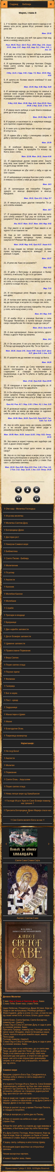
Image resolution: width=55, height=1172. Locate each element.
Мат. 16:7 (47, 210)
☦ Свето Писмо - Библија (16, 558)
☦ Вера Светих (11, 658)
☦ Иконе (8, 721)
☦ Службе (9, 608)
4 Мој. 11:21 (11, 73)
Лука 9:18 (47, 328)
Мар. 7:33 (47, 288)
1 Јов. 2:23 (35, 470)
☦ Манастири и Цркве (14, 714)
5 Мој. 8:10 (12, 103)
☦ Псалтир (9, 572)
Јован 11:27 (41, 351)
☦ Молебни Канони (13, 594)
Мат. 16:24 (23, 418)
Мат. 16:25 (19, 435)
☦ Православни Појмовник (17, 650)
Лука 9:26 (19, 467)
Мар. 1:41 (41, 45)
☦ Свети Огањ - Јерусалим (17, 779)
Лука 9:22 (37, 381)
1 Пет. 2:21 (44, 47)
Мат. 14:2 (47, 339)
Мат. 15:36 (22, 103)
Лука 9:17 (37, 245)
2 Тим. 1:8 (46, 467)
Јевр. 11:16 (25, 470)
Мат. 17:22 (27, 381)
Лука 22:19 (41, 103)
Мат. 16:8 (38, 224)
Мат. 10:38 (12, 418)
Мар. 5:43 (47, 314)
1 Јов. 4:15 (46, 353)
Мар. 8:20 (47, 87)
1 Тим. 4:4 (47, 106)
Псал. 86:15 (10, 45)
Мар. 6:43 (28, 245)
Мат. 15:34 (28, 87)
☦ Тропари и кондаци (14, 615)
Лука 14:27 (42, 418)
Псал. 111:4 (21, 45)
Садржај (14, 4)
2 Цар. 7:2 (32, 73)
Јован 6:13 (46, 245)
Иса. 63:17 (18, 224)
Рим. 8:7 (17, 404)
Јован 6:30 (46, 156)
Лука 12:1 (38, 198)
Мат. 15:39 (46, 143)
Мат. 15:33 (41, 73)
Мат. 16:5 (47, 184)
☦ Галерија (9, 686)
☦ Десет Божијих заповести (17, 636)
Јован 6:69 (30, 351)
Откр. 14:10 (46, 470)
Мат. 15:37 (46, 258)
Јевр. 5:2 (35, 47)
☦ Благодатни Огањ (13, 728)
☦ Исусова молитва (13, 516)
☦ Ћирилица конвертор (15, 736)
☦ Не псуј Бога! (11, 751)
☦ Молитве (9, 765)
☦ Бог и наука (10, 693)
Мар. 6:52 (47, 224)
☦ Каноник (9, 587)
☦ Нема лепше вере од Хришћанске (22, 793)
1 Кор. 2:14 (27, 404)
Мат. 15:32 (46, 33)
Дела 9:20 (37, 353)
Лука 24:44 (46, 381)
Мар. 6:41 (32, 103)
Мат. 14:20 (18, 245)
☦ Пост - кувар (11, 700)
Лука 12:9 (28, 467)
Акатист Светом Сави (27, 918)
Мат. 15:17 (28, 224)
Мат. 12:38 (26, 156)
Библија (26, 4)
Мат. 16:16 (10, 351)
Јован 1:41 (20, 351)
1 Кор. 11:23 (37, 106)
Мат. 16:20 (46, 362)
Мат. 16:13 (37, 328)
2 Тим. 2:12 (15, 470)
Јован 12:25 (30, 435)
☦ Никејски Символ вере (16, 544)
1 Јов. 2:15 (46, 404)
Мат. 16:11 (36, 156)
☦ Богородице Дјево (14, 530)
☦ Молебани (10, 601)
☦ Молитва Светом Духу (16, 523)
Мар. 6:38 (38, 87)
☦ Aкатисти (9, 758)
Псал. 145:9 (31, 45)
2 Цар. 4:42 (22, 73)
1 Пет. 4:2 (37, 404)
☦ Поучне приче (12, 672)
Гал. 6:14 (47, 421)
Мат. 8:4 (38, 314)
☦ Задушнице (10, 707)
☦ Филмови (9, 679)
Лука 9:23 (33, 418)
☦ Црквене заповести (14, 643)
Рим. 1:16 (37, 467)
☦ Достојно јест (11, 537)
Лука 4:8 (9, 404)
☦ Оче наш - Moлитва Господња (19, 509)
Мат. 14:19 (37, 117)
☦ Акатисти (9, 580)
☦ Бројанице (10, 622)
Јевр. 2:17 (16, 47)
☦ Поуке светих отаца (14, 665)
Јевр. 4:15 (26, 47)
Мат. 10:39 (8, 435)
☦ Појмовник (10, 772)
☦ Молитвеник (11, 565)
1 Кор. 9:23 (40, 435)
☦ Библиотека (10, 551)
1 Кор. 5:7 (47, 198)
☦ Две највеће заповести (16, 629)
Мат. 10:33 (9, 467)
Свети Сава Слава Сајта (27, 860)
